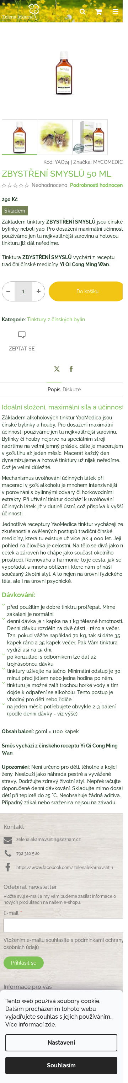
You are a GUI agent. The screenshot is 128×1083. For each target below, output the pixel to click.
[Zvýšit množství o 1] (38, 291)
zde (50, 1024)
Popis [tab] (54, 389)
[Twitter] (56, 369)
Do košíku (87, 291)
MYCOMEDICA (109, 162)
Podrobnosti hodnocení (97, 185)
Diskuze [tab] (72, 389)
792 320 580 (27, 853)
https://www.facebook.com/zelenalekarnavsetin (64, 867)
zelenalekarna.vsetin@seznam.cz (48, 839)
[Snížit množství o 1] (8, 291)
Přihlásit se (23, 963)
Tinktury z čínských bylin (56, 319)
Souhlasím (61, 1065)
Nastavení (61, 1042)
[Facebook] (71, 369)
